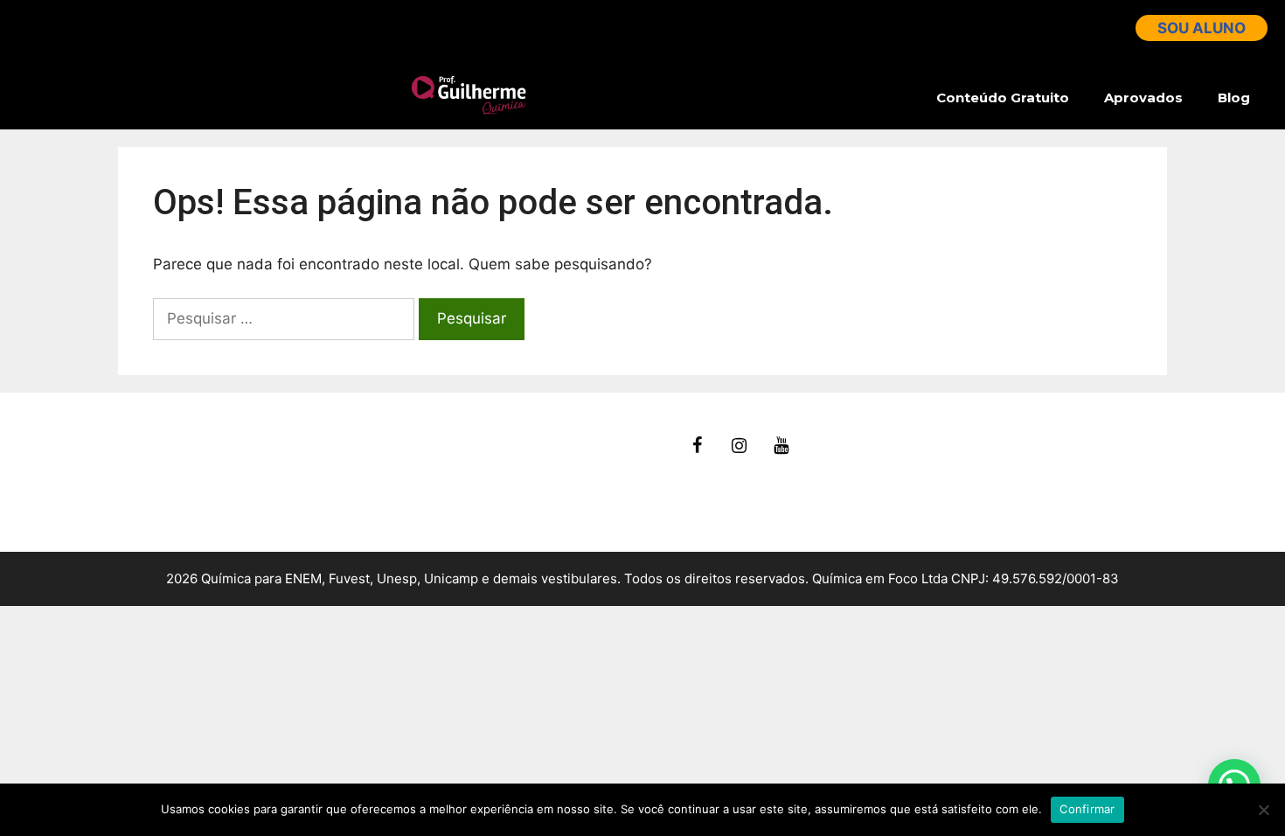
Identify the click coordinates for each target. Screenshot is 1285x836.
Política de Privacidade (198, 504)
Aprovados (1143, 97)
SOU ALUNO (1201, 28)
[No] (1263, 810)
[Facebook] (697, 446)
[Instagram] (739, 446)
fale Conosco (164, 438)
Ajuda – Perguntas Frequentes (224, 460)
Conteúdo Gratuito (1002, 97)
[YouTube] (781, 446)
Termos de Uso (172, 482)
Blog (1234, 97)
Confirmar (1087, 809)
